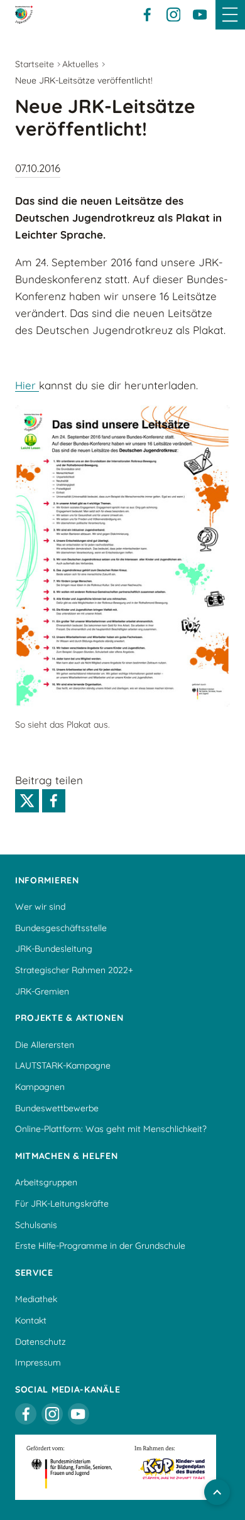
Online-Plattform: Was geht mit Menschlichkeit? (111, 1129)
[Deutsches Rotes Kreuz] (24, 14)
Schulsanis (36, 1225)
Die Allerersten (44, 1044)
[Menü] (230, 15)
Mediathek (36, 1299)
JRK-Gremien (42, 991)
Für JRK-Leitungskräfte (62, 1203)
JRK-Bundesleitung (53, 948)
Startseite (34, 64)
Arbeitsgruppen (46, 1182)
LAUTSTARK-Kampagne (63, 1065)
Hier (27, 385)
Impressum (38, 1362)
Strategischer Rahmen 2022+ (74, 970)
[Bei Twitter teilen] (27, 801)
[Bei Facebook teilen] (54, 801)
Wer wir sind (40, 906)
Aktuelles (80, 64)
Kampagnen (40, 1086)
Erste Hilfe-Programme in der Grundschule (100, 1245)
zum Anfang (217, 1492)
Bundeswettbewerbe (57, 1108)
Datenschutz (40, 1341)
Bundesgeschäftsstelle (61, 928)
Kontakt (30, 1320)
